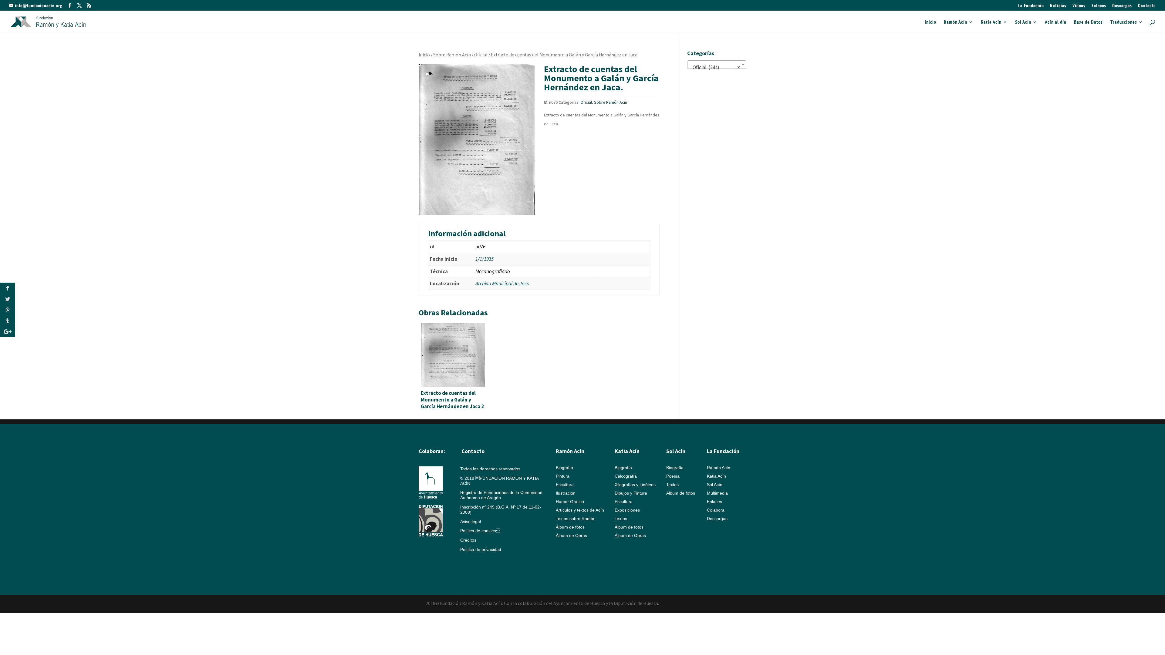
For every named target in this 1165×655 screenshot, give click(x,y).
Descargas (1122, 5)
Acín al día (1055, 22)
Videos (1079, 5)
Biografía (564, 467)
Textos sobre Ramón (576, 518)
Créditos (468, 540)
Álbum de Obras (571, 535)
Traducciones (1123, 22)
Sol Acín (1023, 22)
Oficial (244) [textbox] (715, 67)
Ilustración (566, 493)
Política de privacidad (480, 549)
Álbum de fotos (570, 527)
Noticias (1058, 5)
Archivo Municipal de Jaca (502, 283)
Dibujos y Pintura (631, 493)
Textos (621, 518)
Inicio (930, 22)
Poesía (673, 476)
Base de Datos (1088, 22)
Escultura (565, 484)
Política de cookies (480, 530)
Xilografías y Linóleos (635, 484)
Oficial (481, 55)
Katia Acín (991, 22)
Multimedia (717, 493)
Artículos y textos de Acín (580, 510)
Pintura (562, 476)
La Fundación (1031, 5)
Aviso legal (470, 521)
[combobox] (716, 64)
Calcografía (626, 476)
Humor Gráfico (570, 501)
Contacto (1147, 5)
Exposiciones (627, 510)
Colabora (715, 510)
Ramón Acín (955, 22)
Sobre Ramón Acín (452, 55)
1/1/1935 (484, 259)
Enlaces (1099, 5)
